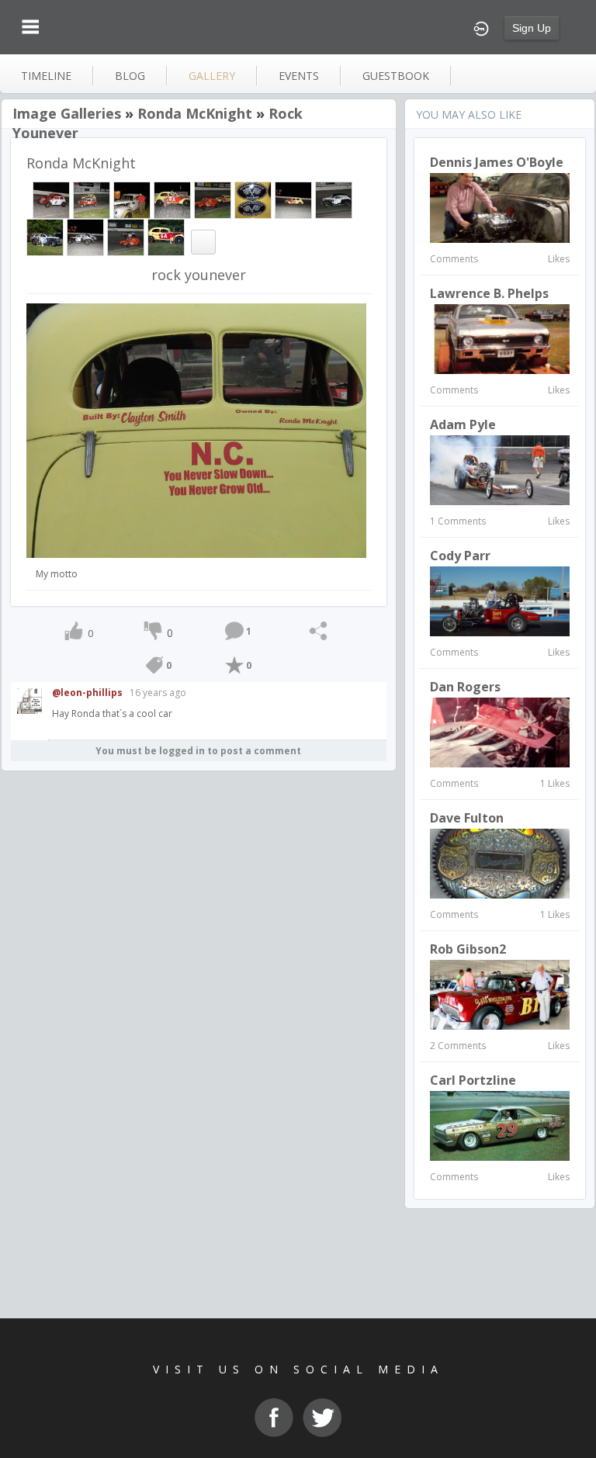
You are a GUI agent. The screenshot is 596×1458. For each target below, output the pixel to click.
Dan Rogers (465, 686)
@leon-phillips (87, 692)
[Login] (481, 27)
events (299, 75)
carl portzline (473, 1080)
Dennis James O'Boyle (496, 162)
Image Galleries (66, 113)
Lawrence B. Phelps (489, 293)
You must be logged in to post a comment (198, 750)
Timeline (46, 75)
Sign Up (531, 28)
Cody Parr (460, 555)
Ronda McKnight (194, 113)
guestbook (395, 75)
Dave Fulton (467, 817)
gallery (212, 75)
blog (130, 75)
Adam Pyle (463, 424)
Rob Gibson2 (468, 949)
